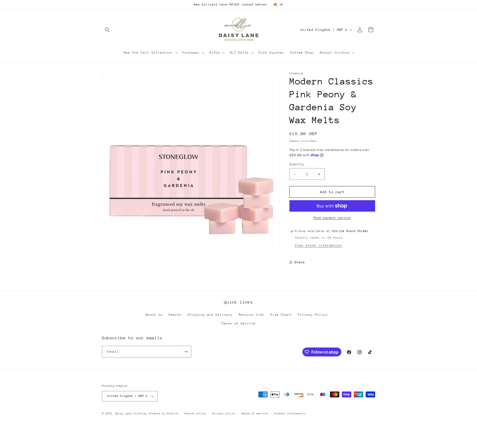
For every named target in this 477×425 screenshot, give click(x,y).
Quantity (296, 164)
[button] (107, 29)
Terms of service (254, 413)
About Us (154, 314)
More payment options (332, 217)
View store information (318, 245)
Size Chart (281, 314)
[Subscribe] (185, 351)
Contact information (289, 413)
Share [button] (299, 262)
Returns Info (251, 314)
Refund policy (195, 413)
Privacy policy (224, 413)
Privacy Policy (313, 314)
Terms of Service (238, 323)
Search (175, 314)
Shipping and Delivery (210, 314)
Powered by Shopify (164, 413)
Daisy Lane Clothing (131, 413)
